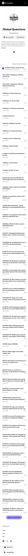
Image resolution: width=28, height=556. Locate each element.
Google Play (10, 552)
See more (3, 48)
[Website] (14, 52)
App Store (10, 547)
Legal (3, 533)
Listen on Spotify (9, 37)
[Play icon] (3, 68)
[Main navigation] (25, 3)
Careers (3, 530)
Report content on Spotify (20, 64)
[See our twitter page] (7, 541)
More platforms (20, 37)
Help (3, 536)
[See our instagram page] (11, 541)
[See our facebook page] (3, 541)
